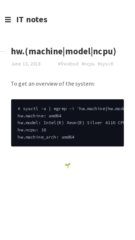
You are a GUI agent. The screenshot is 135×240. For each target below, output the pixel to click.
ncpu (89, 63)
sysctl (106, 63)
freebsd (69, 63)
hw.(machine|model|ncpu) (63, 51)
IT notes (32, 19)
